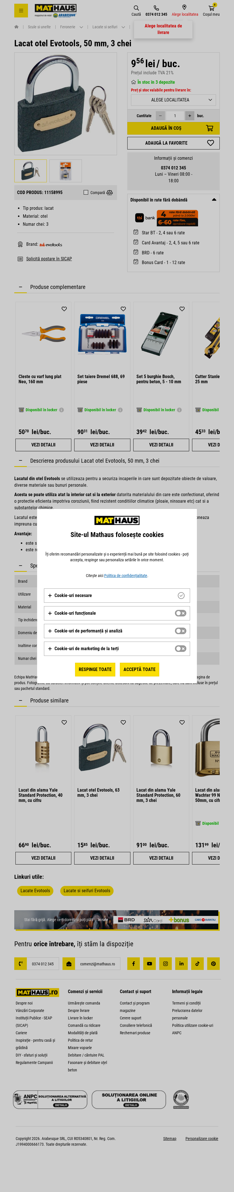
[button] (70, 595)
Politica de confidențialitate (125, 575)
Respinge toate (95, 669)
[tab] (117, 595)
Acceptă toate (140, 669)
